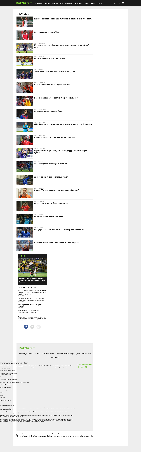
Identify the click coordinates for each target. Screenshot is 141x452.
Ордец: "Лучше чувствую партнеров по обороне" (56, 190)
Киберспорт (69, 3)
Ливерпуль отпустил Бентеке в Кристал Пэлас (54, 137)
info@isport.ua (11, 370)
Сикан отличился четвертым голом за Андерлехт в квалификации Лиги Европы (32, 280)
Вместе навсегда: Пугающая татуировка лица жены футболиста (63, 18)
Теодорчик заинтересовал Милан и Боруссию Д (55, 71)
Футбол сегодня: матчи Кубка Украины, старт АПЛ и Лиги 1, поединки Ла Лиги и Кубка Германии (32, 292)
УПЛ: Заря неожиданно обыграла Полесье (30, 305)
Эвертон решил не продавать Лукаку (51, 176)
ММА (89, 354)
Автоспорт (55, 357)
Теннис (87, 3)
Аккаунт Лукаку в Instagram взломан (50, 163)
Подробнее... (62, 434)
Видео (22, 256)
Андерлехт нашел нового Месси (48, 110)
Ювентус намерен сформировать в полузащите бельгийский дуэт (61, 46)
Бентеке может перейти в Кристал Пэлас (52, 203)
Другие (100, 3)
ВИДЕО (93, 3)
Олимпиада (39, 3)
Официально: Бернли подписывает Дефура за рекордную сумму (60, 151)
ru (114, 3)
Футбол (47, 3)
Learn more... (76, 436)
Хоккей (84, 354)
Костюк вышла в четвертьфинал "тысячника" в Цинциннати (29, 312)
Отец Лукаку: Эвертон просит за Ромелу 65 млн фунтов (59, 229)
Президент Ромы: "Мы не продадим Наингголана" (57, 242)
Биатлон (55, 3)
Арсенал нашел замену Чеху (47, 31)
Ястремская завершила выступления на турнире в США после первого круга (32, 318)
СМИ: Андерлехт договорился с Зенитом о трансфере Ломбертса (63, 124)
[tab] (26, 327)
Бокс (61, 3)
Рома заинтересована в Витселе (48, 216)
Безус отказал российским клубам (49, 58)
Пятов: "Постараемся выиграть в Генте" (52, 84)
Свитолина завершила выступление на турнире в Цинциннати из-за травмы (32, 299)
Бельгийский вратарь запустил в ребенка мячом (56, 97)
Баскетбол (78, 3)
